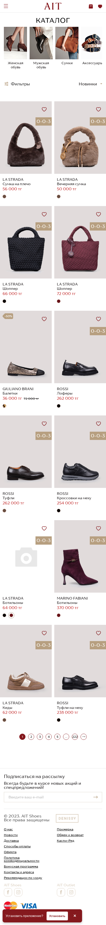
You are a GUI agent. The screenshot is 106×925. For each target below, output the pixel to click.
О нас (8, 829)
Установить (57, 916)
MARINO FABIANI (72, 598)
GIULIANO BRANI (18, 389)
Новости (11, 835)
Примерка (65, 829)
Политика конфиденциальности (21, 859)
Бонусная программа (21, 866)
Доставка (11, 840)
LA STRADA (13, 179)
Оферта (10, 852)
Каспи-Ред (65, 840)
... (66, 737)
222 (75, 737)
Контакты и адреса (19, 872)
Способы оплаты (17, 846)
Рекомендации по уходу (23, 878)
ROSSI (62, 389)
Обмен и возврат (70, 835)
